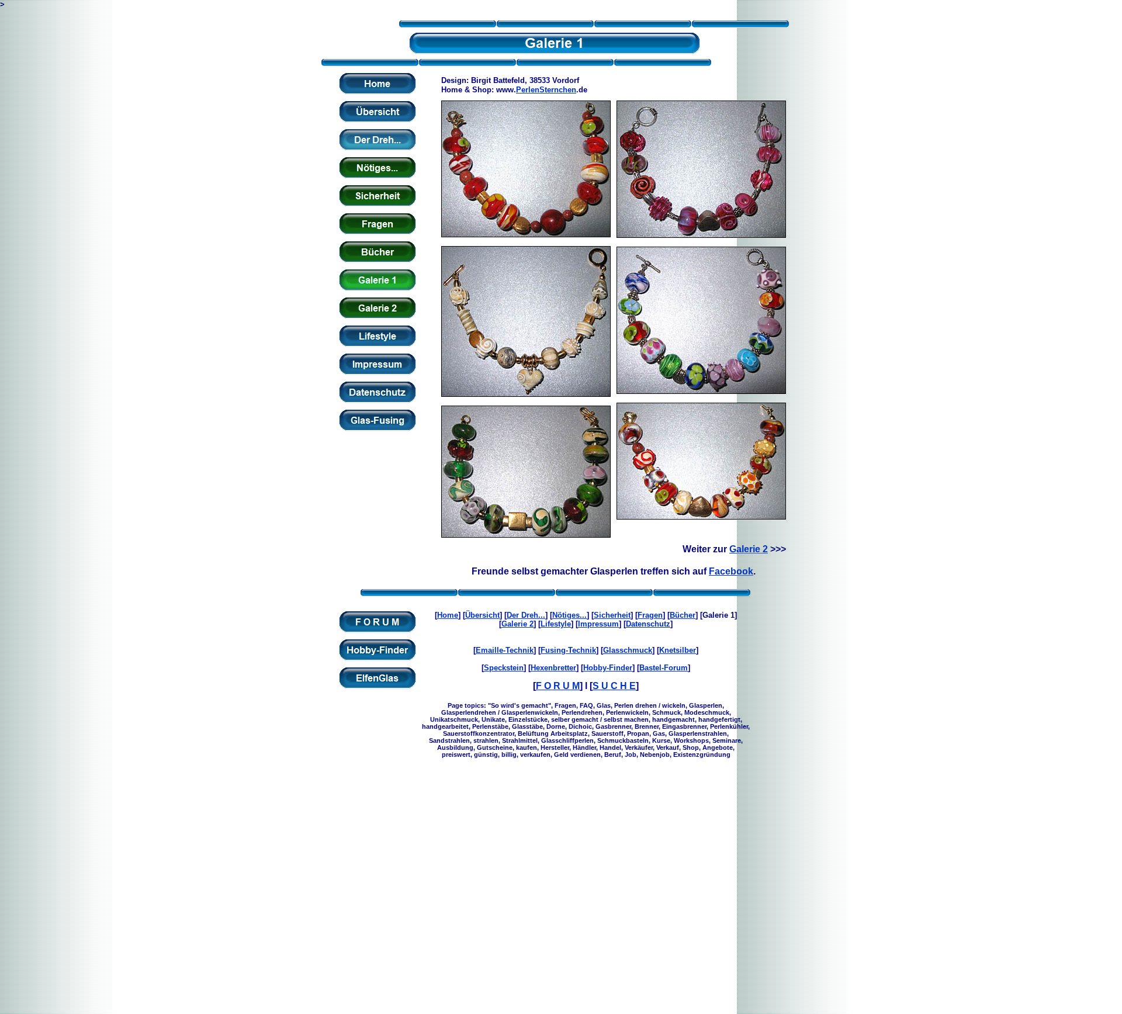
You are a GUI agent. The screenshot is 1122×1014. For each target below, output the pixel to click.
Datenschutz (648, 624)
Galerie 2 (748, 549)
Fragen (650, 615)
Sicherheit (612, 615)
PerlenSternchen (546, 89)
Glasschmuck (627, 650)
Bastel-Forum (663, 667)
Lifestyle (556, 624)
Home (447, 615)
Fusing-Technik (568, 650)
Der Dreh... (526, 615)
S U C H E (614, 686)
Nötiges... (569, 615)
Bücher (682, 615)
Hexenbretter (553, 667)
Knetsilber (677, 650)
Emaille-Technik (505, 650)
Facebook (731, 571)
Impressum (598, 624)
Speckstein (504, 667)
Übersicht (482, 615)
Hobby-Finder (607, 667)
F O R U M (558, 686)
